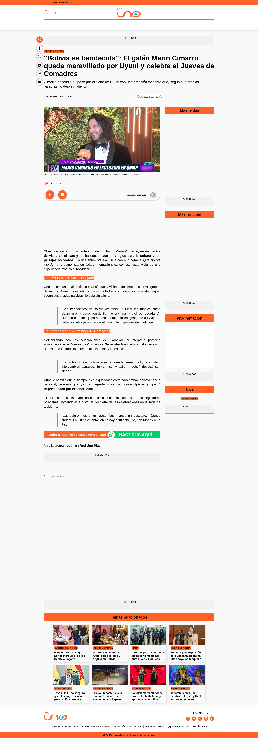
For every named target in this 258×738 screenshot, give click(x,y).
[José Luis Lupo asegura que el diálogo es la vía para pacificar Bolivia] (71, 675)
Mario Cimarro (189, 399)
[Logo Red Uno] (129, 12)
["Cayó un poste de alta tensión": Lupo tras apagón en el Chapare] (110, 675)
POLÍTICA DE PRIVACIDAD (95, 727)
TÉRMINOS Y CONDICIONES (64, 727)
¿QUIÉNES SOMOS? (178, 727)
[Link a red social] (188, 718)
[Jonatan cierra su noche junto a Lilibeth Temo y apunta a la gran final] (148, 675)
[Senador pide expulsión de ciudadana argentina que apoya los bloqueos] (187, 635)
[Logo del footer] (55, 716)
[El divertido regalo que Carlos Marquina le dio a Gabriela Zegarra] (71, 635)
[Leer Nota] (49, 195)
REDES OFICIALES (154, 727)
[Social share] (39, 39)
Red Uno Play (90, 445)
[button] (47, 12)
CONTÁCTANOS (200, 727)
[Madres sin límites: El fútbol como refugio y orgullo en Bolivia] (110, 635)
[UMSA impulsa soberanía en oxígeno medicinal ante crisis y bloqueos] (148, 635)
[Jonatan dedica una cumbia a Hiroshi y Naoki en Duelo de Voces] (187, 675)
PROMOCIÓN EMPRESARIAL (127, 727)
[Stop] (62, 195)
